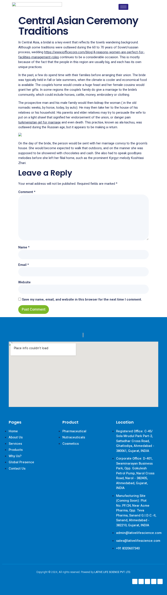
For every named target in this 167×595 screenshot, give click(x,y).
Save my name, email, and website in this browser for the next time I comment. (82, 299)
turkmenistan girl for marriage (39, 122)
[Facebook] (134, 581)
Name (24, 247)
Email (23, 264)
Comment (26, 192)
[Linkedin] (147, 581)
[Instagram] (141, 581)
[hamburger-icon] (123, 7)
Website (24, 282)
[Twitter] (153, 581)
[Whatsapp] (160, 581)
